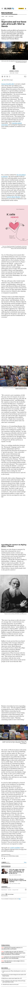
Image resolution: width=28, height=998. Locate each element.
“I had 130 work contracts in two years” (10, 984)
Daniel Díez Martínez (13, 883)
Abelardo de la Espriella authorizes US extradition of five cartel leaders (11, 948)
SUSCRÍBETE (21, 8)
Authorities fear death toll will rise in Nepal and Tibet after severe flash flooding (13, 957)
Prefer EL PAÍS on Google (8, 79)
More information (4, 895)
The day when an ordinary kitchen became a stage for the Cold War (17, 880)
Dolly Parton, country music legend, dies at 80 (12, 978)
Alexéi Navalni (4, 889)
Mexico (3, 16)
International (7, 13)
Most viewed (4, 968)
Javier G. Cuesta (14, 71)
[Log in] (25, 8)
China (6, 16)
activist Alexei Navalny (13, 197)
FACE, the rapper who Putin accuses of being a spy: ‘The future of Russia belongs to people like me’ (16, 871)
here (20, 898)
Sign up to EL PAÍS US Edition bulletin (11, 856)
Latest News (10, 16)
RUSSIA (2, 19)
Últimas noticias (5, 945)
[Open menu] (2, 8)
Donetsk (9, 889)
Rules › (25, 862)
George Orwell (15, 889)
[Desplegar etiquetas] (26, 889)
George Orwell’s (7, 84)
